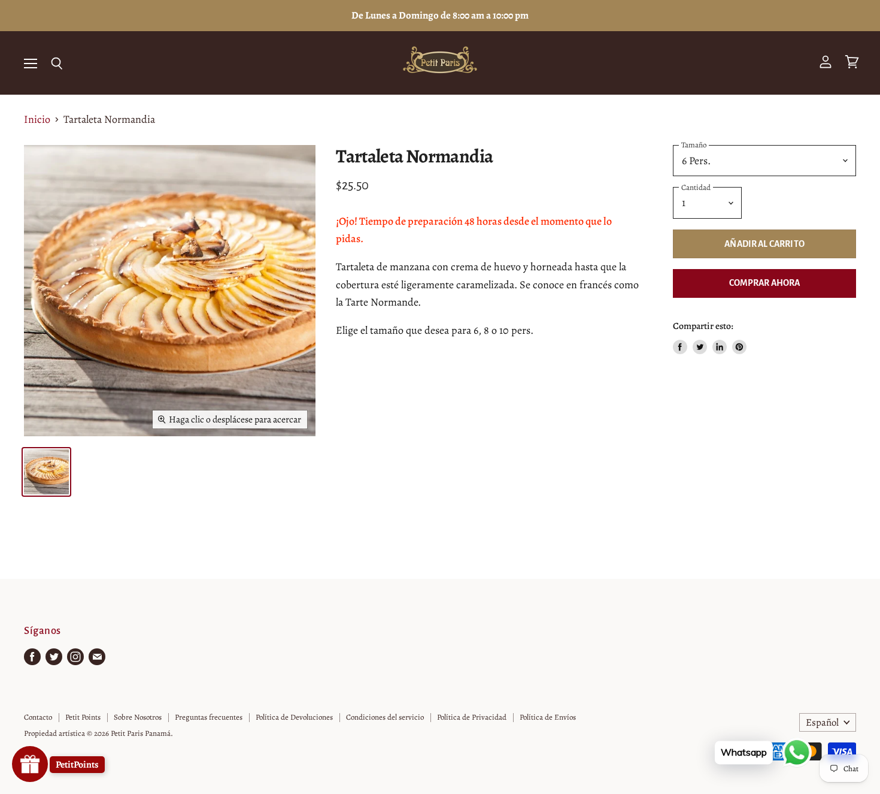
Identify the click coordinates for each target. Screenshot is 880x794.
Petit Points (83, 717)
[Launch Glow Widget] (30, 764)
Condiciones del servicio (385, 717)
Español (822, 722)
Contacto (38, 717)
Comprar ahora (764, 283)
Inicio (37, 119)
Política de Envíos (548, 717)
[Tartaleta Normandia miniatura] (46, 472)
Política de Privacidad (471, 717)
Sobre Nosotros (138, 717)
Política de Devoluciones (294, 717)
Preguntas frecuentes (208, 717)
